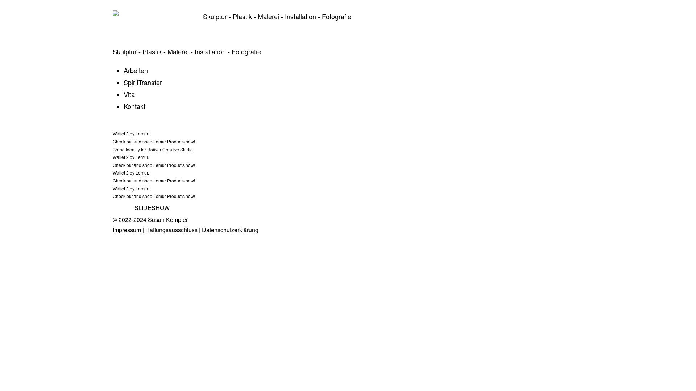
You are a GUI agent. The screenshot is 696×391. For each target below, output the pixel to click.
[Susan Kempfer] (152, 20)
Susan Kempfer (168, 219)
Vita (129, 94)
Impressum (127, 230)
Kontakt (134, 106)
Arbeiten (136, 70)
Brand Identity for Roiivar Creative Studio (153, 149)
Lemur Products (169, 141)
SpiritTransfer (143, 82)
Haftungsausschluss (171, 230)
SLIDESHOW (152, 207)
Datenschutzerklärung (230, 230)
